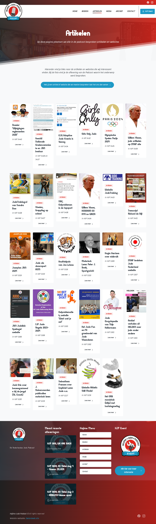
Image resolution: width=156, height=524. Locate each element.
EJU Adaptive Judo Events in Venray (65, 139)
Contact (85, 472)
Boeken (85, 442)
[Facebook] (148, 2)
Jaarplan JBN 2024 (19, 269)
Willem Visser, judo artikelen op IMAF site (134, 141)
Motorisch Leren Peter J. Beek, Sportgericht (88, 265)
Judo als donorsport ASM (40, 266)
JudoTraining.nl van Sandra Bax (19, 205)
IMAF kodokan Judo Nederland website (135, 265)
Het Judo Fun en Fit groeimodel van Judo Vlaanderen (89, 333)
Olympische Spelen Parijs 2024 (111, 138)
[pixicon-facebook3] (138, 516)
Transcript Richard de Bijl (135, 212)
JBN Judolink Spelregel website (18, 329)
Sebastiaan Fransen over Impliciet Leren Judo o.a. (65, 386)
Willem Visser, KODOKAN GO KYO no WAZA (88, 211)
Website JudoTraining (111, 191)
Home (84, 435)
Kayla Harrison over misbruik (112, 255)
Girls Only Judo (89, 133)
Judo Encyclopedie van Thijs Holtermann (111, 322)
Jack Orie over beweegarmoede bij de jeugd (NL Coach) (20, 389)
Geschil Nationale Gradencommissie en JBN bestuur (43, 145)
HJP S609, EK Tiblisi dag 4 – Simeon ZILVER (60, 468)
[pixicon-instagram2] (143, 516)
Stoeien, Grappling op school (41, 210)
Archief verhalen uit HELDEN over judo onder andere (134, 327)
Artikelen (85, 449)
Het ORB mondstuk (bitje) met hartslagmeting (112, 401)
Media (84, 457)
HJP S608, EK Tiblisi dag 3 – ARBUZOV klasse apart (60, 493)
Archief (84, 464)
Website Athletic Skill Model (89, 389)
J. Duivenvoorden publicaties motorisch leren (42, 391)
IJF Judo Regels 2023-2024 (42, 327)
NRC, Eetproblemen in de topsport (65, 205)
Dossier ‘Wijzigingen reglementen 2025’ (18, 129)
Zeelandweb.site (32, 518)
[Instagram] (152, 2)
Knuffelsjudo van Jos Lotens (66, 263)
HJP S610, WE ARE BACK (59, 443)
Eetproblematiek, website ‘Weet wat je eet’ (65, 317)
